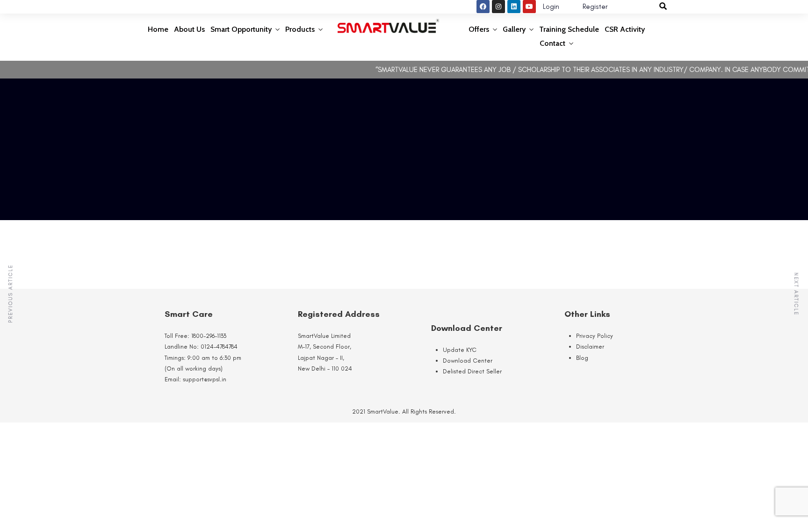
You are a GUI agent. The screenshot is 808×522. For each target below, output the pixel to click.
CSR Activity (625, 29)
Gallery (514, 29)
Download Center (467, 360)
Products (300, 29)
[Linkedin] (513, 6)
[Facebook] (483, 6)
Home (158, 29)
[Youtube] (529, 6)
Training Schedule (569, 29)
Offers (479, 29)
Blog (582, 357)
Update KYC (459, 349)
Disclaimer (590, 346)
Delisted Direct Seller (472, 371)
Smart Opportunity (241, 29)
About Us (189, 29)
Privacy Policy (594, 335)
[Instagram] (498, 6)
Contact (552, 43)
